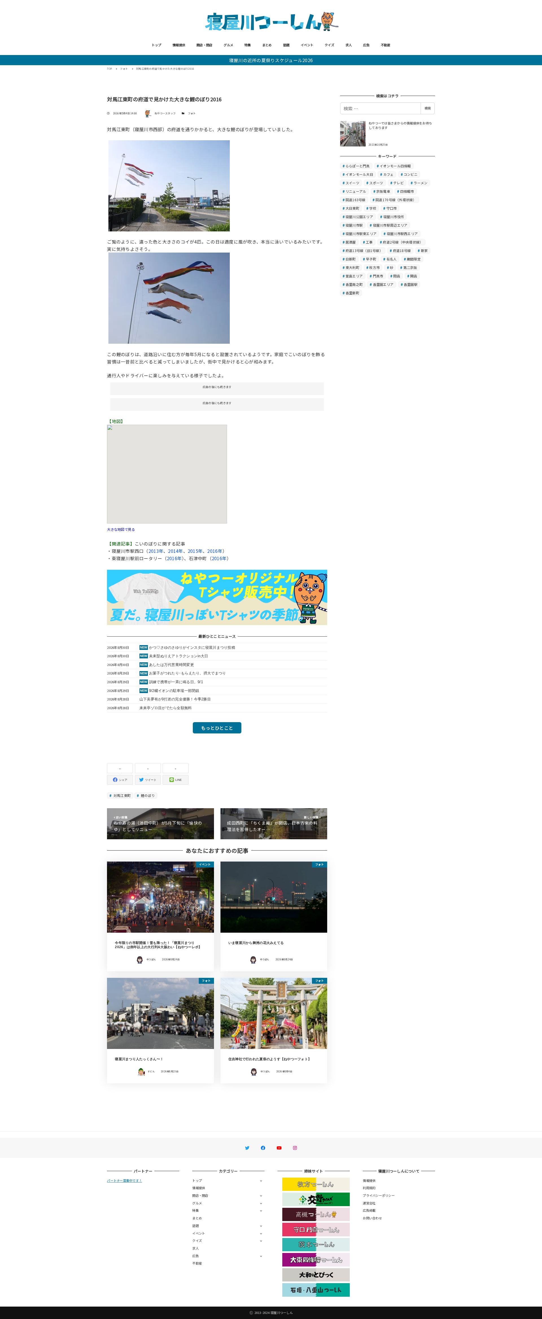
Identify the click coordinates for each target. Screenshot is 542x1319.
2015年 (195, 551)
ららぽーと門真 (358, 165)
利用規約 (369, 1188)
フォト (192, 113)
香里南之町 (354, 284)
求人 (349, 45)
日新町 (351, 259)
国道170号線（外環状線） (395, 199)
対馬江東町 (122, 795)
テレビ (398, 182)
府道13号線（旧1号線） (364, 250)
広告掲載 (369, 1210)
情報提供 (178, 45)
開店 (413, 275)
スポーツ (376, 182)
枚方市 (374, 267)
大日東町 (352, 208)
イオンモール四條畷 (395, 165)
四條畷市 (407, 191)
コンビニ (411, 174)
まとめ (267, 45)
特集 (247, 45)
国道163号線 (356, 199)
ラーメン (420, 182)
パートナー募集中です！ (124, 1180)
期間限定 (414, 259)
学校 (372, 208)
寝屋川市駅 (354, 225)
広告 (366, 45)
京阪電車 (383, 191)
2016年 (214, 551)
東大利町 (352, 267)
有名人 (391, 259)
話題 (286, 45)
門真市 (378, 275)
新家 (424, 250)
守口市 (391, 208)
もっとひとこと (217, 728)
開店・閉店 (204, 45)
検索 (428, 108)
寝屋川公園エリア (359, 216)
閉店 (396, 275)
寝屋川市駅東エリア (361, 233)
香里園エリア (383, 284)
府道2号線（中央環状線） (403, 242)
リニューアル (356, 191)
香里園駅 (411, 284)
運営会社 (369, 1203)
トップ (156, 45)
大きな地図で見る (121, 529)
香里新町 (352, 292)
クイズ (329, 45)
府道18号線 (402, 250)
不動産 (385, 45)
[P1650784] (169, 185)
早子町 (371, 259)
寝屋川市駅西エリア (402, 233)
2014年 (175, 551)
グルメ (228, 45)
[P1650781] (169, 297)
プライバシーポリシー (379, 1195)
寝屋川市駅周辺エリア (390, 225)
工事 (369, 242)
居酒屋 (351, 242)
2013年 (155, 551)
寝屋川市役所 (393, 216)
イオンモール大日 (359, 174)
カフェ (388, 174)
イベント (307, 45)
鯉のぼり (147, 795)
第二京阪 (410, 267)
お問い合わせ (372, 1218)
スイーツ (352, 182)
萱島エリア (354, 275)
